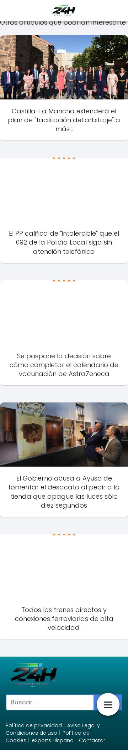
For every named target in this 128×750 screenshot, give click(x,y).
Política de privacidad (34, 725)
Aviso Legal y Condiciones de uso (53, 729)
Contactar (92, 740)
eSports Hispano (53, 740)
